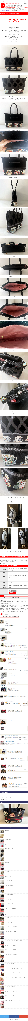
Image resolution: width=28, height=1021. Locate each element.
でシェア (3, 1016)
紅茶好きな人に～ (4, 799)
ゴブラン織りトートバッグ (6, 794)
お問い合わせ (17, 13)
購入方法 (7, 13)
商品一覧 (3, 13)
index (1, 13)
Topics (10, 13)
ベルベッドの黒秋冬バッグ (6, 797)
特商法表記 (13, 13)
